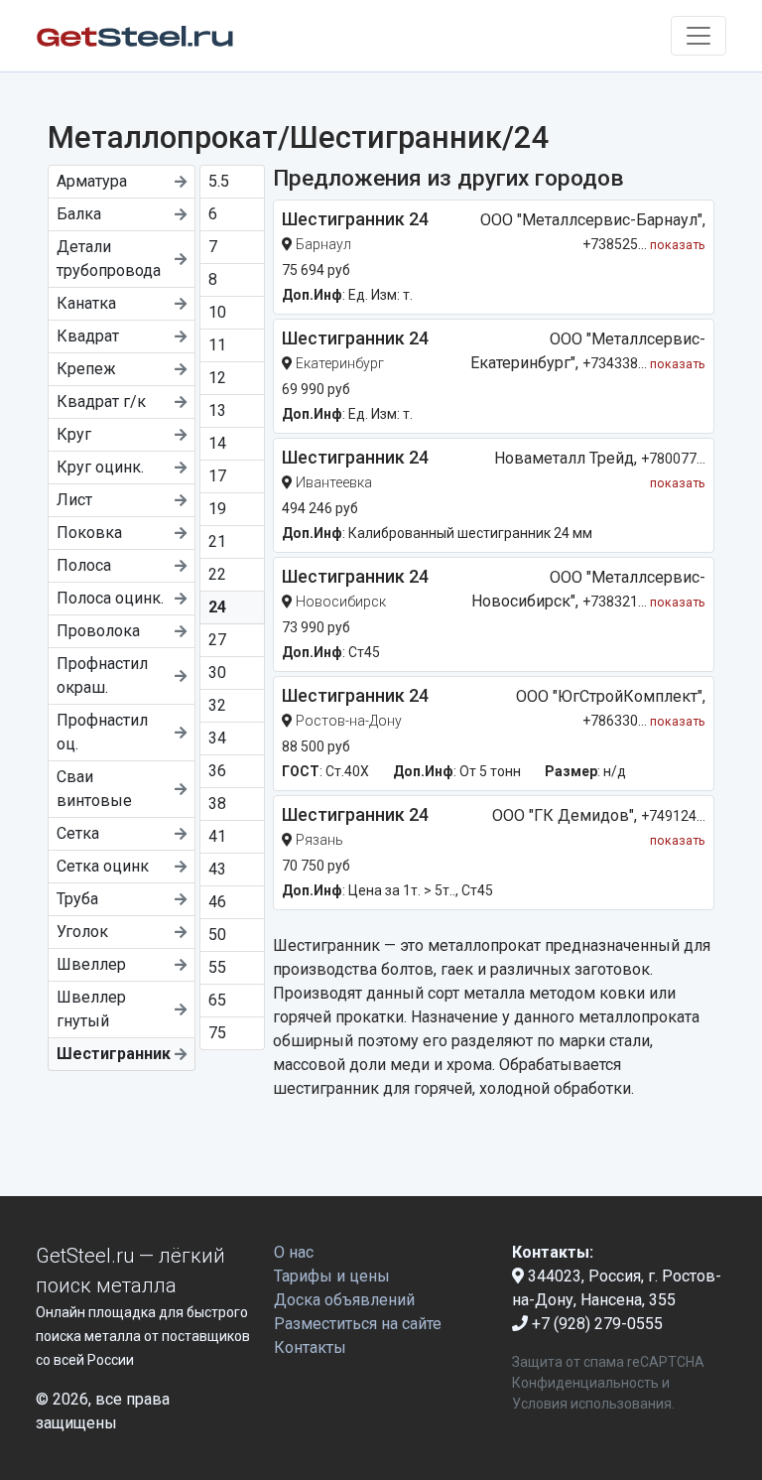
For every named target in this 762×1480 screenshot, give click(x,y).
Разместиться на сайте (358, 1323)
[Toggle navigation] (698, 36)
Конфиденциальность (585, 1383)
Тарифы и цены (332, 1276)
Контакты (310, 1347)
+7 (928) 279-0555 (595, 1323)
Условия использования (592, 1404)
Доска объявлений (344, 1299)
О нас (294, 1252)
